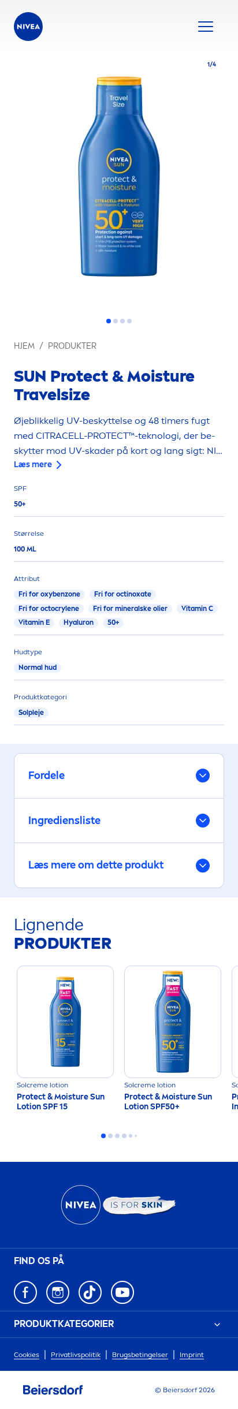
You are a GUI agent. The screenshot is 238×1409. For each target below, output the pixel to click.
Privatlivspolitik (76, 1355)
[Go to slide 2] (115, 321)
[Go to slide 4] (129, 321)
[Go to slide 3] (122, 321)
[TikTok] (90, 1292)
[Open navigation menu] (205, 26)
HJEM (24, 346)
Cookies (26, 1355)
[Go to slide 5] (130, 1136)
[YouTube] (122, 1292)
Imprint (192, 1355)
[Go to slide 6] (136, 1136)
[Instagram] (57, 1292)
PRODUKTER (72, 346)
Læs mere (33, 464)
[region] (119, 180)
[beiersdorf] (53, 1390)
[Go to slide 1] (108, 321)
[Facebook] (25, 1292)
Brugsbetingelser (140, 1355)
